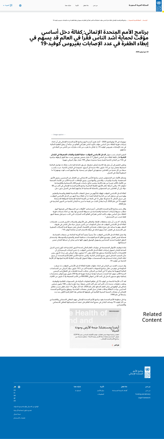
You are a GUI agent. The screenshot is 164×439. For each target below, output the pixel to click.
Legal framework (144, 398)
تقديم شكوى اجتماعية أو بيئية (23, 410)
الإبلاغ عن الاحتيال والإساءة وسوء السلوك (26, 406)
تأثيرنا (77, 5)
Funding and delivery (142, 394)
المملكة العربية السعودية (138, 5)
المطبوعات (100, 394)
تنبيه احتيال (17, 414)
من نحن (95, 5)
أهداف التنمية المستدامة (119, 391)
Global (20, 5)
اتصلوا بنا (78, 391)
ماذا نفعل (85, 5)
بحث (15, 5)
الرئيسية (145, 20)
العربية (7, 5)
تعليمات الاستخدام (19, 418)
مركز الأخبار (100, 391)
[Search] (15, 394)
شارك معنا (68, 5)
